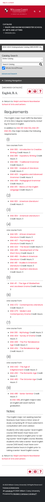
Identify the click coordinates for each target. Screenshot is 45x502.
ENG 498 (16, 399)
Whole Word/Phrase (14, 68)
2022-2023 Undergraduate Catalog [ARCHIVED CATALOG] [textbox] (23, 47)
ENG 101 (19, 128)
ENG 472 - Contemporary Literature (26, 304)
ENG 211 (35, 128)
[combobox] (22, 48)
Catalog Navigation (13, 80)
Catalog (7, 24)
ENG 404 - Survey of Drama (22, 335)
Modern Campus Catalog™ (25, 494)
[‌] (39, 11)
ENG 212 (7, 131)
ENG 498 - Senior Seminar (21, 393)
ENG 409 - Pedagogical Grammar (25, 180)
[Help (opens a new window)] (40, 91)
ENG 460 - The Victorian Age (23, 379)
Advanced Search (9, 73)
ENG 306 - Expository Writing (23, 155)
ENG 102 (27, 128)
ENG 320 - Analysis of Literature (24, 168)
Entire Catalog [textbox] (8, 59)
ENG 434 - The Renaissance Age (24, 348)
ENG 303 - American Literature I (24, 201)
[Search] (40, 64)
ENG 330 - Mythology (19, 332)
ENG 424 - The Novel (19, 246)
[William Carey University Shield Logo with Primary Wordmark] (16, 11)
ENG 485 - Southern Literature (24, 269)
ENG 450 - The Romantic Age (23, 373)
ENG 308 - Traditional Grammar (24, 162)
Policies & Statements (11, 488)
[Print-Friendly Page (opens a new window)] (35, 91)
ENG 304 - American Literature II (24, 215)
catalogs (9, 491)
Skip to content (8, 3)
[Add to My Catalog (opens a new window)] (29, 91)
